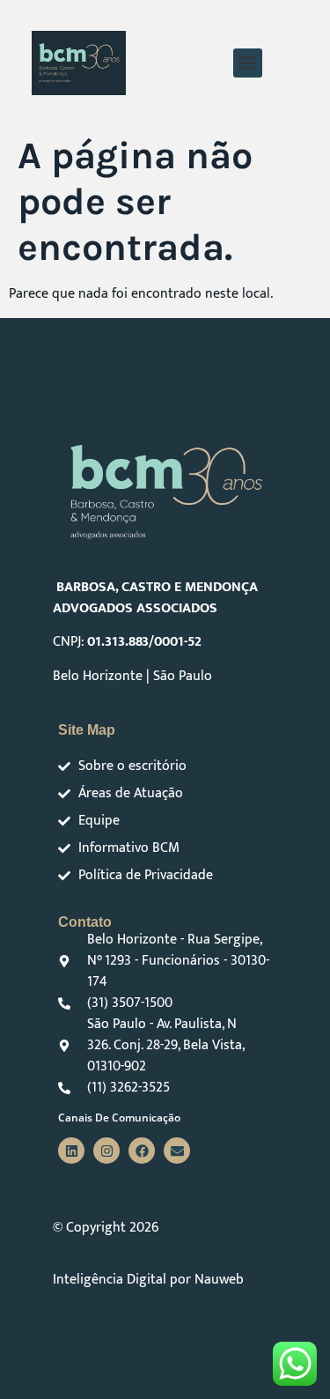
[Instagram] (106, 1150)
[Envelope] (177, 1150)
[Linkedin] (71, 1150)
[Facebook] (141, 1150)
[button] (247, 63)
